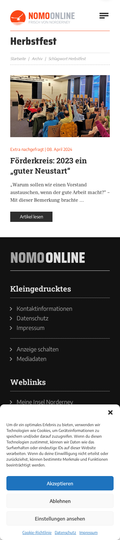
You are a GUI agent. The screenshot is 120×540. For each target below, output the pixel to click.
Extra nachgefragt (27, 149)
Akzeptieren (60, 483)
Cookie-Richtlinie (37, 532)
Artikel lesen (31, 216)
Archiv (37, 58)
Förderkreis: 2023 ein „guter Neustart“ (48, 165)
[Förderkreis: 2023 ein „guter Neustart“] (60, 106)
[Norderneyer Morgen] (43, 18)
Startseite (18, 58)
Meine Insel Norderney (45, 402)
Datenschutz (65, 532)
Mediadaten (31, 359)
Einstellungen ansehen (60, 518)
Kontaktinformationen (44, 308)
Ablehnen (60, 501)
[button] (110, 412)
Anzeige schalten (38, 349)
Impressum (88, 532)
